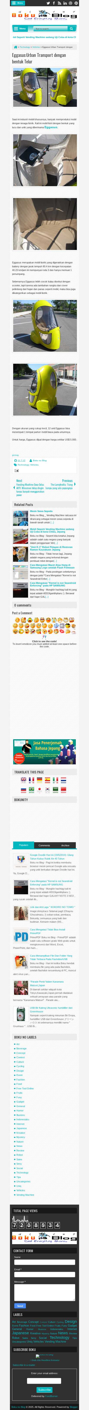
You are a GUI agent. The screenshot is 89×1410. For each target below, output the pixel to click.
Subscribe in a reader (24, 1365)
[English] (24, 781)
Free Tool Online (25, 1088)
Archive (65, 845)
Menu (20, 3)
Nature (20, 1141)
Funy (19, 1097)
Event (19, 1075)
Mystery (20, 1137)
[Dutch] (64, 781)
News (19, 1146)
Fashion (20, 1079)
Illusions (20, 1115)
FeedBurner (51, 1396)
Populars (23, 845)
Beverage (21, 1048)
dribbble (70, 3)
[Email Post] (16, 471)
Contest (20, 1057)
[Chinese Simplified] (64, 791)
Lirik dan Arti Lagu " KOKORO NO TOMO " (52, 907)
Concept (20, 1053)
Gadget (20, 1101)
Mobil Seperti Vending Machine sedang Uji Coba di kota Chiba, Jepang (45, 37)
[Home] (15, 47)
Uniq (18, 1186)
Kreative (20, 1133)
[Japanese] (40, 791)
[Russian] (24, 791)
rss (59, 3)
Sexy (19, 1163)
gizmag (15, 455)
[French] (32, 781)
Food (19, 1084)
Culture (20, 1062)
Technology (23, 465)
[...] (52, 522)
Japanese (21, 1128)
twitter (48, 3)
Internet (20, 1124)
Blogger (74, 1407)
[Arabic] (56, 791)
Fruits (19, 1093)
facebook (54, 3)
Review (20, 1150)
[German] (40, 781)
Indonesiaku (22, 1119)
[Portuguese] (32, 791)
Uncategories (23, 1181)
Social (19, 1168)
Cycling (20, 1066)
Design (20, 1070)
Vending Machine (25, 1195)
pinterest (76, 3)
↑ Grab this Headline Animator (44, 1360)
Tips (18, 1177)
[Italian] (56, 781)
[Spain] (48, 781)
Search (72, 28)
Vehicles (34, 465)
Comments (44, 845)
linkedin (65, 3)
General (20, 1106)
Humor (20, 1110)
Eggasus (50, 127)
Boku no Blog (40, 460)
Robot (19, 1155)
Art (17, 1044)
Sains (19, 1159)
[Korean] (48, 791)
